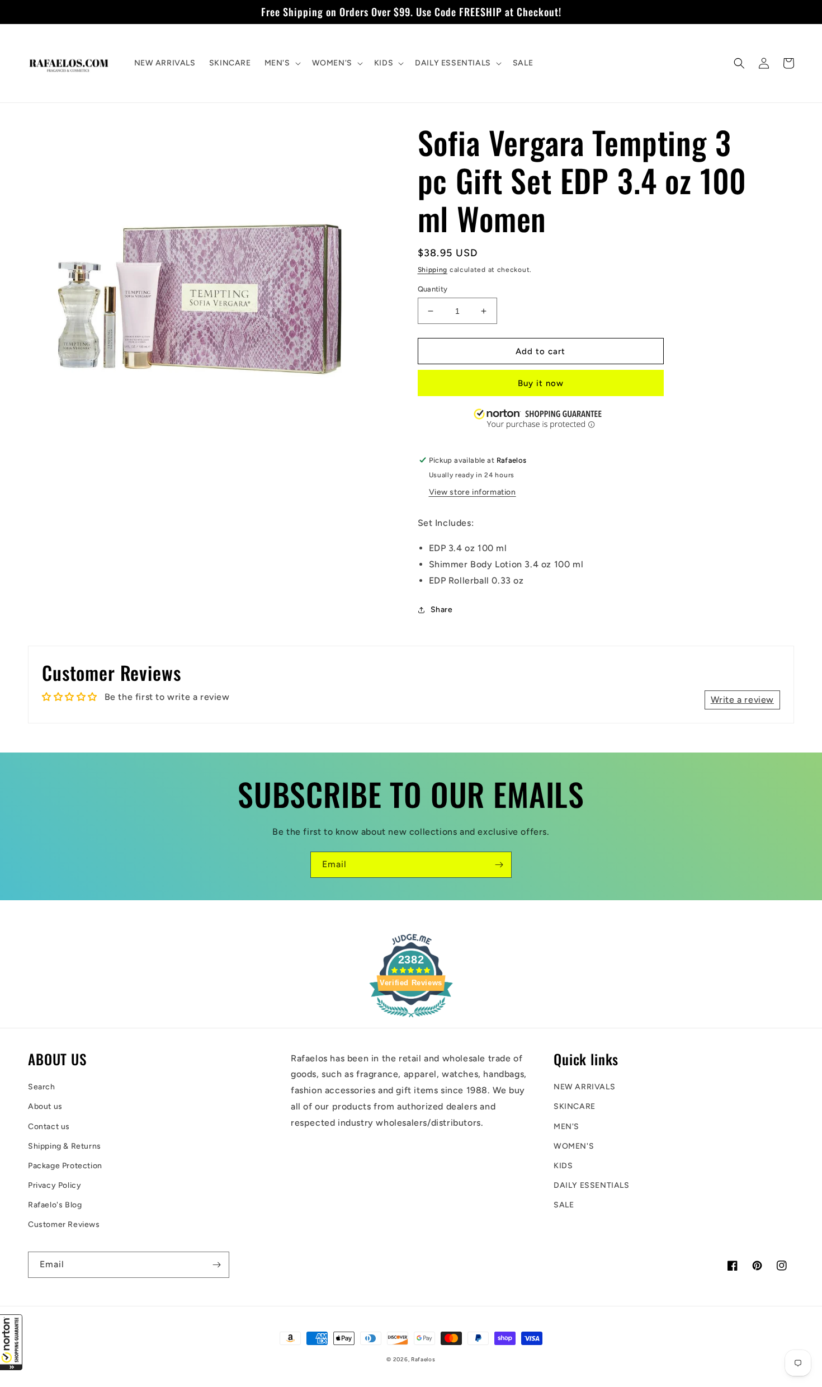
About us (45, 1106)
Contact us (49, 1126)
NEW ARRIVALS (584, 1087)
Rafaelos (423, 1359)
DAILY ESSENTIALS (592, 1185)
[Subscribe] (498, 865)
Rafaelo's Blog (55, 1205)
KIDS (563, 1165)
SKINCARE (575, 1106)
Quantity (433, 289)
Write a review (742, 699)
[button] (11, 1342)
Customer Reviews (64, 1224)
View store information (472, 492)
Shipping (433, 270)
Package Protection (65, 1165)
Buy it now (541, 383)
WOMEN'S (574, 1146)
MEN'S (566, 1126)
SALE (564, 1205)
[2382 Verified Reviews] (411, 1019)
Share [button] (442, 609)
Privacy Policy (54, 1185)
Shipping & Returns (64, 1146)
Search (41, 1087)
